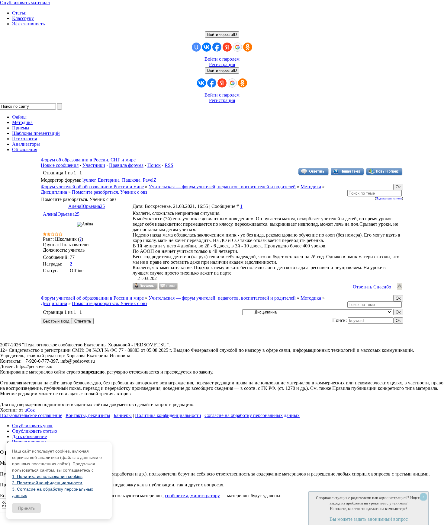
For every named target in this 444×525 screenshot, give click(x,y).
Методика (311, 186)
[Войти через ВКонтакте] (206, 47)
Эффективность (28, 23)
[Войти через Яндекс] (227, 47)
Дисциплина (54, 192)
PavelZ (149, 180)
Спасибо (382, 286)
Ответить (362, 286)
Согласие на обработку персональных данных (252, 415)
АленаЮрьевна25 (86, 206)
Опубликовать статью (34, 431)
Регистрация (222, 64)
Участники (93, 165)
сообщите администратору (192, 495)
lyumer (88, 180)
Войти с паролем (222, 59)
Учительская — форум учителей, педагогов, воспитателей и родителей (222, 186)
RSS (169, 165)
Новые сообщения (60, 165)
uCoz (29, 409)
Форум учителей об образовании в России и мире (92, 186)
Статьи (19, 12)
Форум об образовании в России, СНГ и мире (88, 159)
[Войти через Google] (237, 47)
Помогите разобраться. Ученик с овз (109, 192)
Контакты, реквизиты (88, 415)
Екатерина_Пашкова (119, 180)
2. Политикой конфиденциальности (47, 482)
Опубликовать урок (32, 425)
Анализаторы (26, 144)
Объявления (24, 149)
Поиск (154, 165)
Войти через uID (222, 34)
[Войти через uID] (196, 47)
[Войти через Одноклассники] (247, 47)
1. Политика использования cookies (47, 476)
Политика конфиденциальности (168, 415)
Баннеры (123, 415)
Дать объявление (29, 436)
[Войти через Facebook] (216, 47)
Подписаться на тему (389, 198)
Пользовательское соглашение (31, 415)
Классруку (23, 18)
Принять (26, 508)
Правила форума (126, 165)
